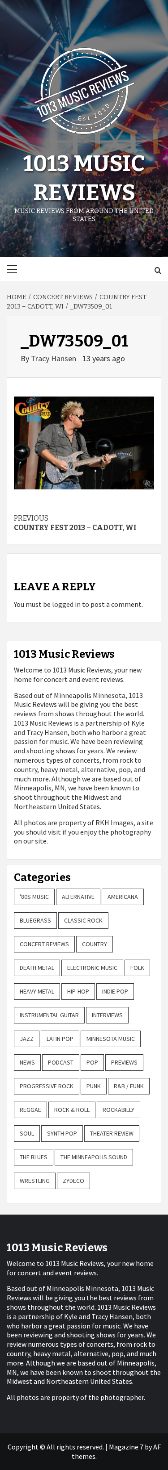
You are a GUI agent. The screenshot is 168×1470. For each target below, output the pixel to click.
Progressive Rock (46, 1086)
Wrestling (35, 1181)
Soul (27, 1133)
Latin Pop (60, 1039)
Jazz (27, 1039)
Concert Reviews (44, 944)
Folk (137, 968)
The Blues (33, 1157)
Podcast (60, 1062)
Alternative (78, 897)
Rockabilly (118, 1110)
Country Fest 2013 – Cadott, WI (75, 523)
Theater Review (112, 1133)
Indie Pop (115, 991)
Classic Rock (83, 920)
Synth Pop (62, 1133)
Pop (92, 1062)
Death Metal (37, 968)
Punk (93, 1086)
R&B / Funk (129, 1086)
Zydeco (73, 1181)
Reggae (30, 1110)
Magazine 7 (126, 1446)
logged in (66, 604)
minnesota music (110, 1039)
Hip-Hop (78, 991)
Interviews (107, 1015)
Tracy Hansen (54, 358)
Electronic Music (92, 968)
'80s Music (34, 897)
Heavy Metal (37, 991)
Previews (124, 1062)
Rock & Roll (72, 1110)
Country (94, 944)
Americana (123, 897)
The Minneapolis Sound (93, 1157)
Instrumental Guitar (49, 1015)
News (27, 1062)
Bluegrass (35, 920)
